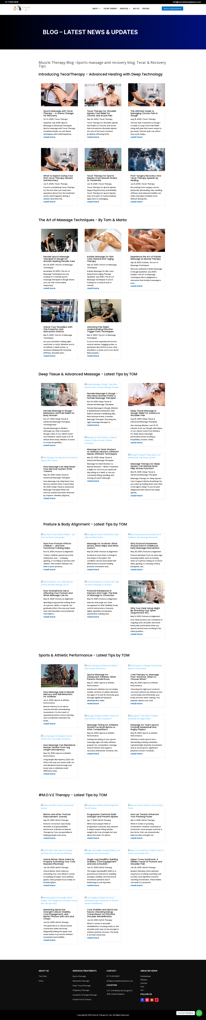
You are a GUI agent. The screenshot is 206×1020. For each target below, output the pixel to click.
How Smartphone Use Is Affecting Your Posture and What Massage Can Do (58, 593)
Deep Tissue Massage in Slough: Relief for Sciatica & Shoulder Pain (145, 413)
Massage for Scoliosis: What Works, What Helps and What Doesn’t (102, 545)
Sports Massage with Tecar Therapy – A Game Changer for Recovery (58, 113)
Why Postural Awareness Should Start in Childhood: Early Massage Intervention (145, 545)
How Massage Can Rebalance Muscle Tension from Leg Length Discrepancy (59, 747)
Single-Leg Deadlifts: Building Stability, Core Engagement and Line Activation (102, 861)
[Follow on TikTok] (157, 1000)
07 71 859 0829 (11, 2)
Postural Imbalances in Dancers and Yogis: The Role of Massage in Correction (102, 593)
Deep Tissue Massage (82, 985)
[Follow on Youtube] (152, 1000)
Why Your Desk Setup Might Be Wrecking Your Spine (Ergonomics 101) (145, 610)
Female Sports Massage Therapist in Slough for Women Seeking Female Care (59, 259)
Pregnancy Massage (81, 990)
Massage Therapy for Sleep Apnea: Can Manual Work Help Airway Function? (145, 466)
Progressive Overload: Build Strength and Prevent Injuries (102, 815)
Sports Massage (79, 976)
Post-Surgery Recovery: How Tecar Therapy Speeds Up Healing (146, 178)
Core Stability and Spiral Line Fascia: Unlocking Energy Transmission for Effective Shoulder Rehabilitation (102, 913)
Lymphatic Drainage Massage (85, 995)
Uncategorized (49, 424)
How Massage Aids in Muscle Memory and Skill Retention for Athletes (58, 694)
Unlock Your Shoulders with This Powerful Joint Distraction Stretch (57, 329)
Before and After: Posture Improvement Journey (57, 815)
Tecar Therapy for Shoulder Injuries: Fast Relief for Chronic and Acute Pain (101, 113)
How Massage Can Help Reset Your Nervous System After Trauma (59, 469)
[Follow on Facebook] (142, 1000)
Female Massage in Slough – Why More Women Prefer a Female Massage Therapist (102, 395)
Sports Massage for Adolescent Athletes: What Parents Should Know (101, 677)
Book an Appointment (172, 8)
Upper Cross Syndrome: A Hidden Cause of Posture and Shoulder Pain (146, 861)
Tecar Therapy (110, 9)
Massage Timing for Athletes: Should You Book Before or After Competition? (102, 727)
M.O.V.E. (136, 9)
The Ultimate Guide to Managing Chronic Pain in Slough (144, 113)
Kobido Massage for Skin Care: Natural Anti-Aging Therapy (100, 259)
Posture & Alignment (64, 551)
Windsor (143, 979)
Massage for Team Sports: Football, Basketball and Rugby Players (145, 727)
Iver (142, 990)
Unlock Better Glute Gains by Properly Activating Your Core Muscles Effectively (59, 861)
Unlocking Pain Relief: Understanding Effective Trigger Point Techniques (100, 329)
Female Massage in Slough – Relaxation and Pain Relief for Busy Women (59, 413)
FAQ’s (41, 981)
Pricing (145, 9)
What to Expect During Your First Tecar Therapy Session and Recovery (58, 178)
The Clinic (43, 976)
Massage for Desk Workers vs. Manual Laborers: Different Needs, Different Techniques (103, 451)
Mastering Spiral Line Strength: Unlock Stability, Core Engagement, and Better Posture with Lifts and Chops (58, 914)
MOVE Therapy (62, 820)
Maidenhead (145, 976)
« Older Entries (46, 211)
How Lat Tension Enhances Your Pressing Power (145, 815)
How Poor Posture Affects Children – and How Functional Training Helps (57, 545)
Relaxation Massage (81, 981)
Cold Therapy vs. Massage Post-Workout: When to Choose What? (145, 677)
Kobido (145, 262)
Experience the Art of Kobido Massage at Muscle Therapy (146, 257)
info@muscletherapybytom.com (187, 2)
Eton (142, 986)
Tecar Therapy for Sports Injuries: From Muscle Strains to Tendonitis (102, 178)
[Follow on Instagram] (147, 1000)
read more (49, 137)
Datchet (143, 983)
